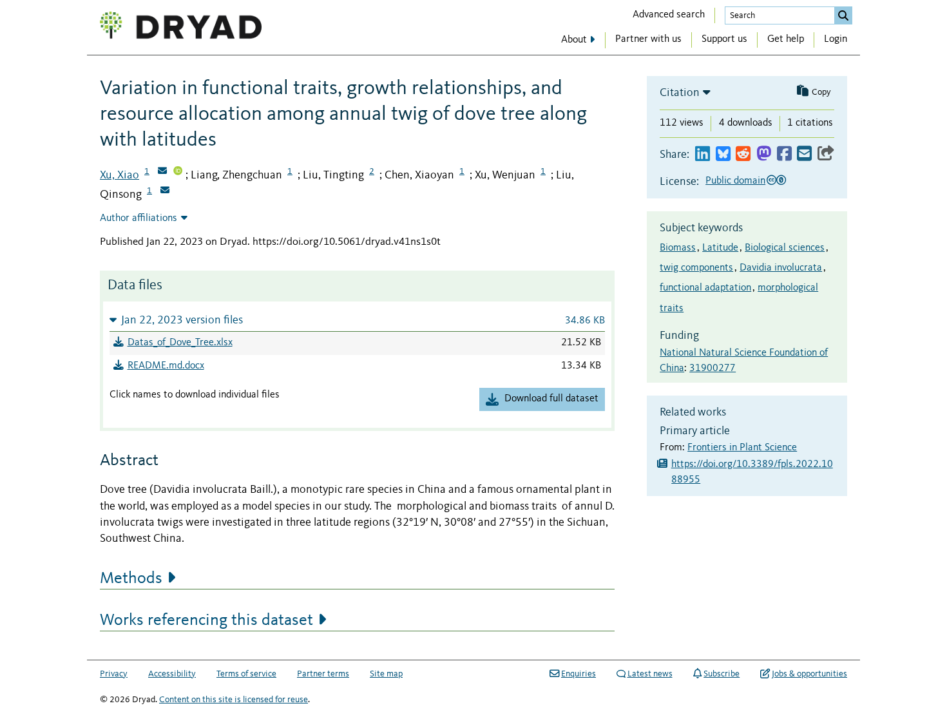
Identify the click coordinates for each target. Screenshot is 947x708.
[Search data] (843, 15)
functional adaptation (705, 288)
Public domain (735, 181)
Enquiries (578, 673)
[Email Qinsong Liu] (165, 191)
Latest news (650, 673)
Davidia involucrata (781, 268)
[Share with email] (804, 154)
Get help (785, 39)
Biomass (678, 248)
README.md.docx (166, 366)
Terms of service (246, 673)
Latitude (720, 248)
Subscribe (721, 673)
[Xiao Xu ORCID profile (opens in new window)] (178, 172)
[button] (357, 320)
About (574, 40)
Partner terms (323, 673)
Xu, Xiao (119, 175)
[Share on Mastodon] (763, 154)
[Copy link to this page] (826, 154)
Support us (724, 39)
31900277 (712, 368)
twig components (696, 268)
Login (835, 39)
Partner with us (648, 39)
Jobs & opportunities (809, 673)
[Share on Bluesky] (723, 154)
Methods (131, 578)
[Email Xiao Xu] (162, 172)
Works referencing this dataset (206, 620)
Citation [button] (680, 93)
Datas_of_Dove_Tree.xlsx (180, 343)
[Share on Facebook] (784, 154)
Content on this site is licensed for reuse (233, 699)
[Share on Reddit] (743, 154)
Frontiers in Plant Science (742, 448)
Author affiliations (138, 218)
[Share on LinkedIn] (702, 154)
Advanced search (669, 15)
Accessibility (172, 673)
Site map (386, 673)
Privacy (114, 673)
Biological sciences (785, 248)
